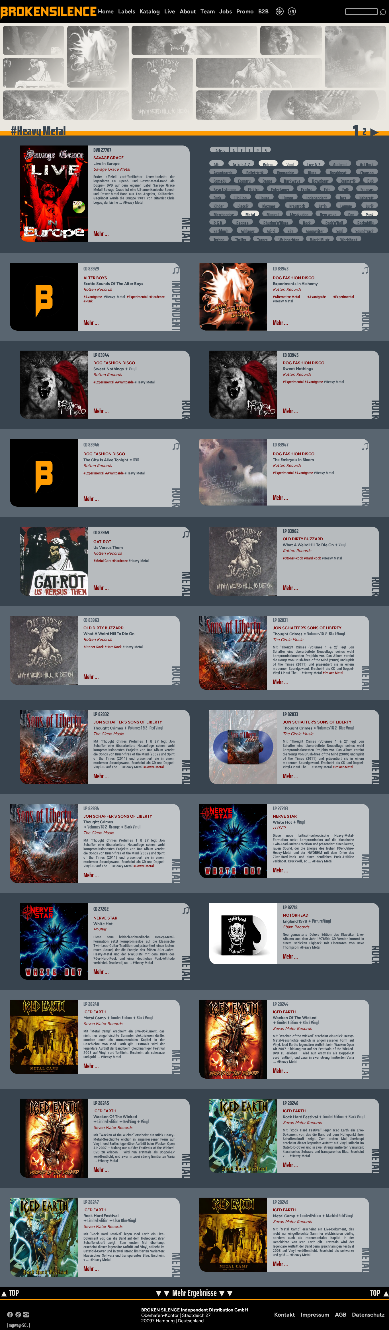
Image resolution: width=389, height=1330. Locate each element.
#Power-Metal (333, 673)
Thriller (240, 238)
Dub (370, 180)
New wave (328, 213)
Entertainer (280, 188)
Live (169, 11)
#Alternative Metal (286, 297)
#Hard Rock (312, 558)
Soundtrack (364, 230)
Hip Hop (240, 196)
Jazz (343, 196)
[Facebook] (10, 1315)
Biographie (285, 171)
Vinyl (290, 163)
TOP (10, 1293)
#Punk (88, 301)
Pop (351, 213)
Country (244, 180)
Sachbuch (221, 230)
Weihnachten (289, 238)
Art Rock (367, 163)
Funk (217, 196)
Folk (345, 188)
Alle (217, 163)
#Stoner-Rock (293, 558)
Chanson (367, 171)
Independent (316, 196)
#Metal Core (102, 561)
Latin (323, 205)
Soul (339, 230)
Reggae (242, 222)
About (188, 11)
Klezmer (268, 205)
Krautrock (297, 205)
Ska (291, 230)
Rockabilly (365, 222)
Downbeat (320, 180)
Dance (267, 180)
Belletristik (255, 171)
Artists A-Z (241, 163)
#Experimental (137, 297)
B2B (263, 11)
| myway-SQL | (18, 1325)
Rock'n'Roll (334, 222)
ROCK (365, 322)
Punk (370, 213)
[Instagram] (26, 1315)
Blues (312, 171)
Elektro (253, 188)
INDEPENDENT (176, 306)
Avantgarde (223, 171)
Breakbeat (338, 171)
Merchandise (224, 213)
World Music (319, 238)
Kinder (219, 205)
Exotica (306, 188)
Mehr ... (101, 234)
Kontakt (284, 1314)
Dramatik (348, 180)
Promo (245, 11)
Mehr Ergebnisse (195, 1293)
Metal (250, 213)
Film (327, 188)
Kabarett (366, 196)
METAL (186, 229)
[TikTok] (18, 1315)
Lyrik (370, 205)
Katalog (150, 11)
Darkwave (292, 180)
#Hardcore (157, 297)
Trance (262, 238)
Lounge (346, 205)
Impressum (315, 1314)
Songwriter (315, 230)
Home (106, 11)
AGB (340, 1314)
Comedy (220, 180)
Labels (126, 11)
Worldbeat (348, 238)
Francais (367, 188)
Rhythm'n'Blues (275, 222)
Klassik (243, 205)
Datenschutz (368, 1314)
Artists (220, 149)
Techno (219, 238)
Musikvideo (299, 213)
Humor (287, 196)
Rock (307, 222)
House (264, 196)
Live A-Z (313, 163)
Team (207, 11)
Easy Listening (225, 188)
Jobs (225, 11)
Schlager (248, 230)
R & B (218, 222)
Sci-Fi (271, 230)
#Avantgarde (92, 297)
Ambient (340, 163)
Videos (268, 163)
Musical (273, 213)
